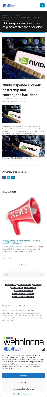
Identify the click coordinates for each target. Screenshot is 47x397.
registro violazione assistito (23, 294)
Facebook (4, 177)
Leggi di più (8, 258)
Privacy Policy (28, 394)
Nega (23, 382)
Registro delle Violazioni (23, 291)
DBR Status (37, 285)
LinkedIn (13, 177)
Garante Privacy (16, 288)
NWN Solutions (30, 288)
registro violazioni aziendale (23, 297)
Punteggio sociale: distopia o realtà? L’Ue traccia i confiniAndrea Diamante (21, 241)
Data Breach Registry (9, 99)
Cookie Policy (17, 394)
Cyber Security (11, 285)
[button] (43, 349)
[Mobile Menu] (42, 5)
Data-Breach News (24, 285)
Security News (24, 99)
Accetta (23, 375)
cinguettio (8, 177)
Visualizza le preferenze (23, 389)
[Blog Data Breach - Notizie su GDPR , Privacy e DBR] (9, 5)
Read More (6, 158)
